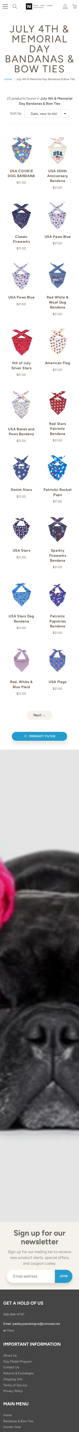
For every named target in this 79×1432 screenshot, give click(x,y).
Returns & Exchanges (18, 1373)
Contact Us (11, 1367)
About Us (10, 1355)
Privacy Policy (13, 1391)
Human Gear (12, 1427)
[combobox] (46, 114)
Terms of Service (15, 1385)
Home (8, 79)
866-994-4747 (13, 1314)
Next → (39, 715)
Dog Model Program (17, 1361)
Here (10, 1330)
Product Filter (42, 736)
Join (63, 1276)
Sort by (15, 113)
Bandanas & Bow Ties (18, 1421)
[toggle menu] (5, 6)
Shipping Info (12, 1379)
